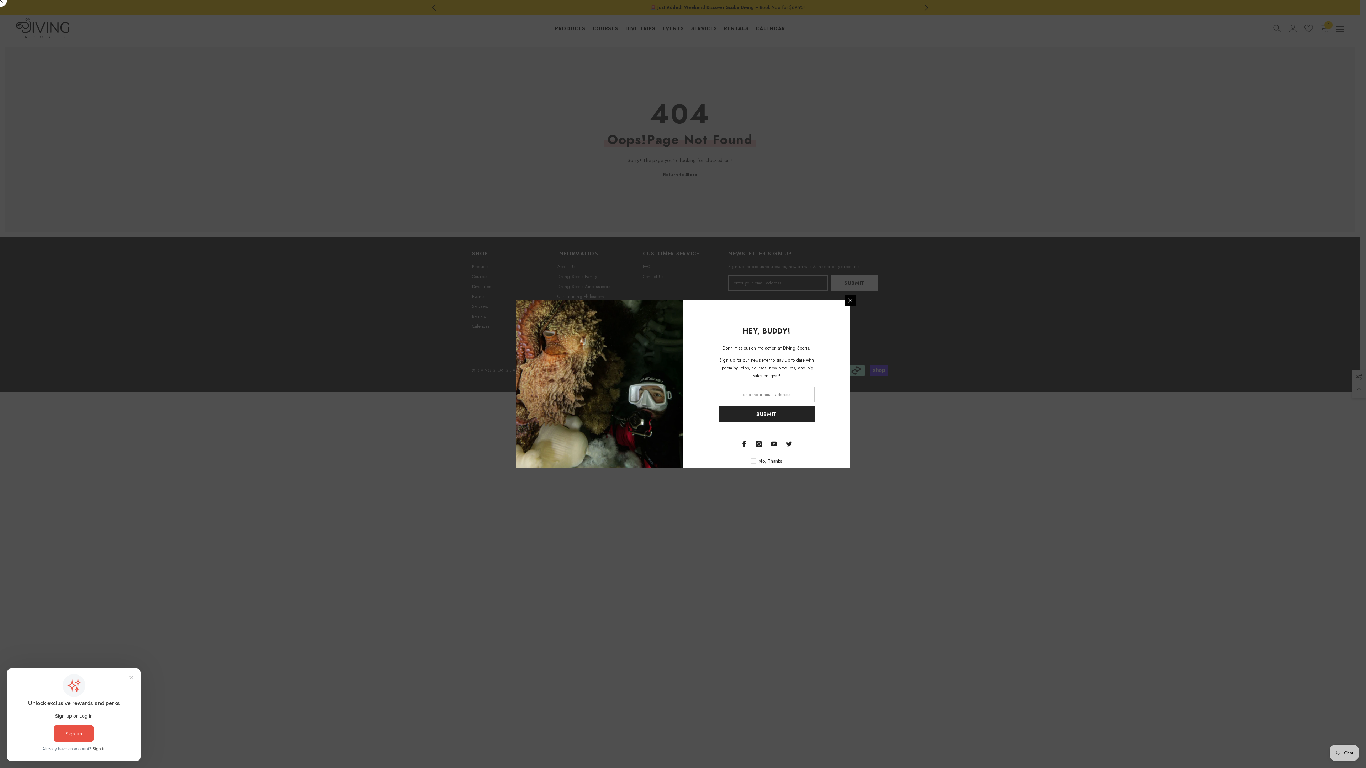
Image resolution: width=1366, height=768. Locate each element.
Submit (766, 414)
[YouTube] (774, 443)
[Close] (850, 300)
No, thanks (770, 461)
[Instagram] (759, 443)
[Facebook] (744, 443)
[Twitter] (789, 443)
